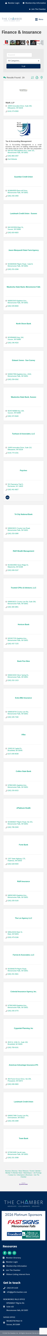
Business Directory (11, 1171)
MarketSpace (28, 1173)
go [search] (24, 66)
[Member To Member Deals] (7, 499)
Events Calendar (35, 1171)
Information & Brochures (24, 1175)
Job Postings (37, 1173)
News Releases (24, 1171)
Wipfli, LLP (10, 103)
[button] (4, 78)
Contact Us (12, 1175)
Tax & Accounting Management (18, 141)
